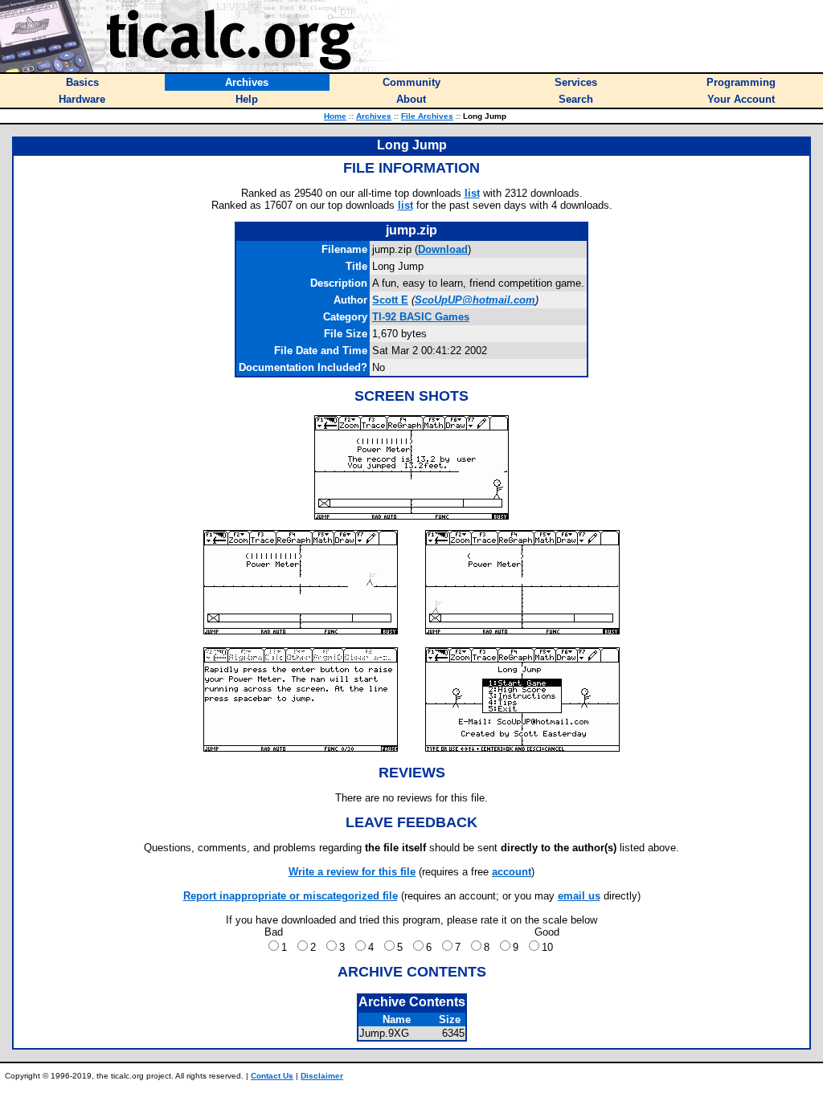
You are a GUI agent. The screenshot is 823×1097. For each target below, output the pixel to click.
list (472, 193)
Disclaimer (322, 1075)
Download (443, 249)
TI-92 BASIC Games (420, 317)
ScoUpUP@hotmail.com (475, 300)
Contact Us (272, 1075)
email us (579, 896)
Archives (373, 116)
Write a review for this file (352, 872)
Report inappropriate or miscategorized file (290, 896)
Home (335, 116)
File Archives (427, 116)
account (511, 872)
